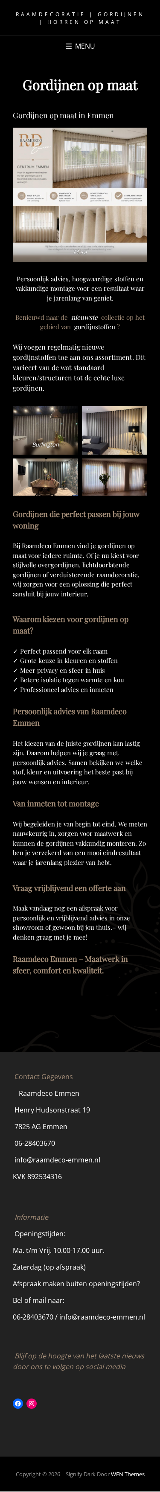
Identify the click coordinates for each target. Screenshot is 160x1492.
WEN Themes (128, 1474)
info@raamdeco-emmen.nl (57, 1160)
